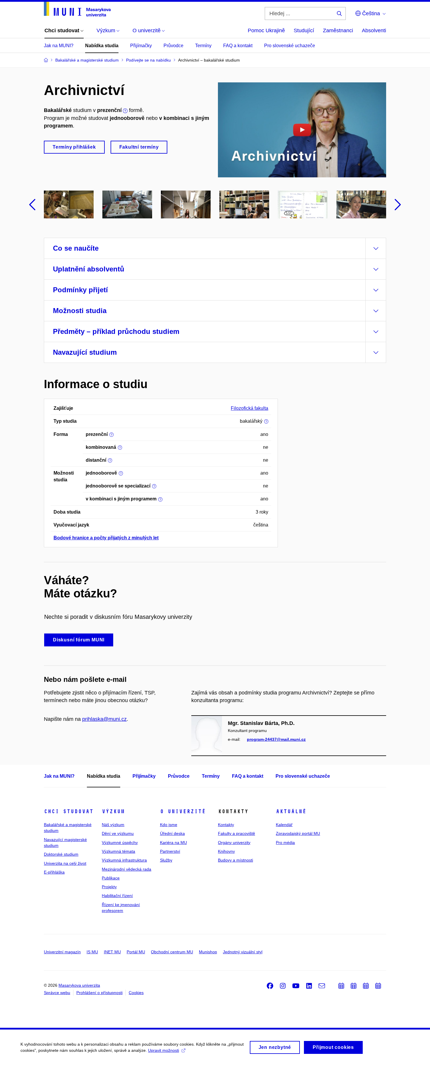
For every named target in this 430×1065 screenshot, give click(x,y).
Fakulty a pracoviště (236, 833)
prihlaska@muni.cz (104, 719)
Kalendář (284, 824)
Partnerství (170, 851)
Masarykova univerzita (79, 985)
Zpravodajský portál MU (298, 833)
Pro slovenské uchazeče (289, 45)
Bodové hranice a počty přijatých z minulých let (106, 537)
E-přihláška (54, 872)
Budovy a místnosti (235, 860)
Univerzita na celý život (65, 863)
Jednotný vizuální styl (242, 952)
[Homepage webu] (77, 9)
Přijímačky (141, 45)
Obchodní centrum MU (172, 952)
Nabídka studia (101, 45)
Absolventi (374, 30)
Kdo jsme (168, 824)
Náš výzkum (113, 824)
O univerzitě (183, 811)
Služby (166, 860)
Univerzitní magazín (62, 952)
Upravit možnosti (163, 1050)
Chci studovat (68, 811)
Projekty (109, 886)
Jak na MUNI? (58, 45)
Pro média (285, 842)
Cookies (136, 992)
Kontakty (226, 824)
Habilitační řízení (117, 895)
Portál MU (136, 952)
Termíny (203, 45)
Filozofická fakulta (249, 408)
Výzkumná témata (118, 851)
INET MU (112, 952)
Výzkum (113, 811)
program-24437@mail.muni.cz (276, 739)
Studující (304, 30)
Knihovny (226, 851)
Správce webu (57, 992)
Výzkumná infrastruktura (124, 860)
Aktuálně (291, 811)
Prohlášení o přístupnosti (99, 992)
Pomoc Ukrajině (266, 30)
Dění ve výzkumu (118, 833)
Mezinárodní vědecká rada (126, 869)
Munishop (208, 952)
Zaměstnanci (338, 30)
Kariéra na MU (173, 842)
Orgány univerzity (234, 842)
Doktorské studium (61, 854)
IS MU (92, 952)
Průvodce (173, 45)
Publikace (111, 878)
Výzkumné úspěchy (120, 842)
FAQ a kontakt (237, 45)
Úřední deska (172, 833)
